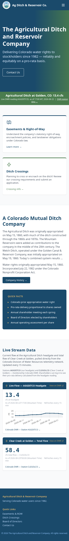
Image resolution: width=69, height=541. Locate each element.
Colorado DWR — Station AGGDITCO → (22, 429)
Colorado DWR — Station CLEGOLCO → (22, 466)
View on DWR (55, 385)
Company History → (16, 280)
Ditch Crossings (11, 517)
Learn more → (14, 146)
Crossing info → (15, 189)
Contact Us (13, 72)
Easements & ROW (12, 513)
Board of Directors (12, 521)
